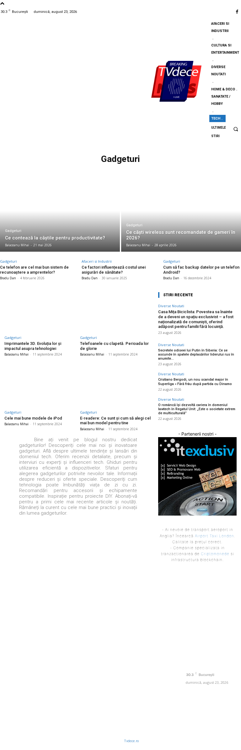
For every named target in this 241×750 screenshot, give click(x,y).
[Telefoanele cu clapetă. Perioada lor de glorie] (116, 311)
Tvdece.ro (131, 741)
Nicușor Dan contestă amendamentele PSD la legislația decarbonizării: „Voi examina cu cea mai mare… (150, 656)
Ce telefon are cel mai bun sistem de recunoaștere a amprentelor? (34, 270)
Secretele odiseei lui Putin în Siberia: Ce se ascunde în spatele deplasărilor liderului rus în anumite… (196, 354)
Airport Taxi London (214, 535)
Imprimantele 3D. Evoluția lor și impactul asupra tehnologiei (32, 346)
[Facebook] (237, 12)
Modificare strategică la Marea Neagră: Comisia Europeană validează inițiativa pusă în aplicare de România (151, 624)
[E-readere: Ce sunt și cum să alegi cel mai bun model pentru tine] (116, 385)
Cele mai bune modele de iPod (33, 418)
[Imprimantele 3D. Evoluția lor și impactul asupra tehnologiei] (40, 311)
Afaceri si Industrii (97, 261)
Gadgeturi (13, 231)
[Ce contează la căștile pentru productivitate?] (60, 218)
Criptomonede (215, 553)
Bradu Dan (8, 278)
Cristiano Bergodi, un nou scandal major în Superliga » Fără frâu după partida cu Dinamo (195, 382)
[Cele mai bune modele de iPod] (40, 385)
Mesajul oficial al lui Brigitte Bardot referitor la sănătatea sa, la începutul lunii (151, 596)
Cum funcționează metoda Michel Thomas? (145, 685)
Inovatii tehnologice (120, 170)
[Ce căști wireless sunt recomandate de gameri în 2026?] (181, 218)
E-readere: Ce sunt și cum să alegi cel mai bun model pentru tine (115, 421)
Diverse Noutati (171, 306)
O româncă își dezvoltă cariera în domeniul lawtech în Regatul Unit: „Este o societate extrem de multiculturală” (196, 409)
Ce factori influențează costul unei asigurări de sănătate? (114, 270)
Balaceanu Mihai (16, 354)
